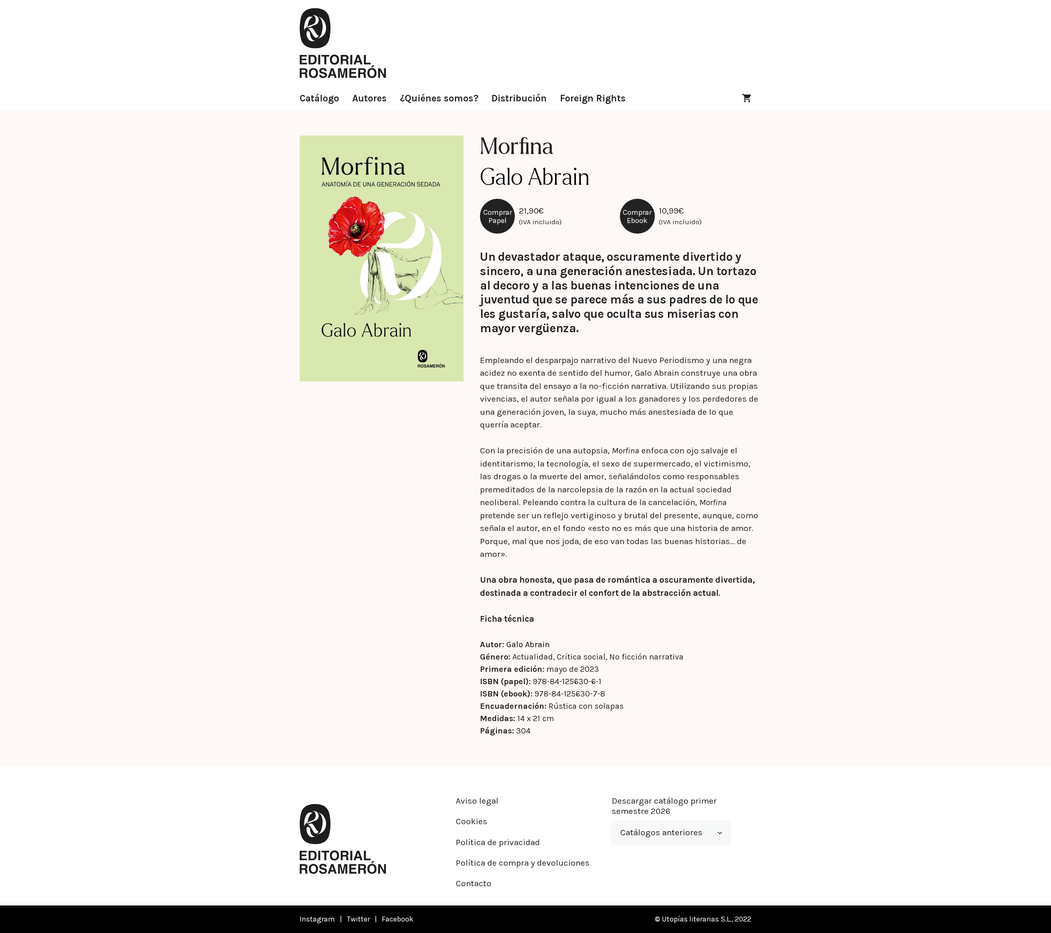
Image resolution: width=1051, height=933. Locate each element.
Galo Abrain (528, 644)
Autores (369, 98)
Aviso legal (477, 801)
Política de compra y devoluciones (523, 863)
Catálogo (319, 98)
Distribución (519, 98)
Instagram (317, 919)
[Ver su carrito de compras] (746, 98)
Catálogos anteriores (661, 832)
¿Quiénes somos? (439, 98)
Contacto (473, 883)
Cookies (471, 821)
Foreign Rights (593, 98)
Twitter (358, 919)
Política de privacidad (498, 842)
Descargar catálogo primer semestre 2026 (664, 806)
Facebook (397, 919)
